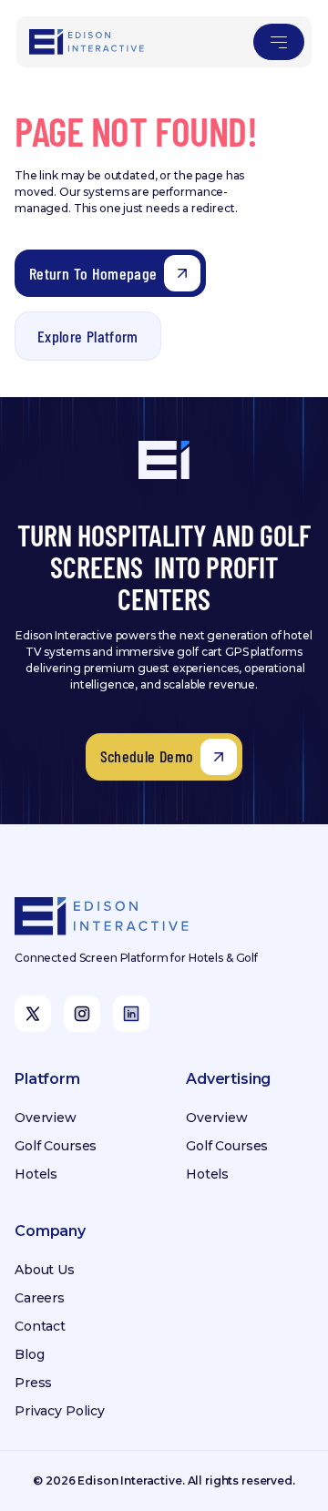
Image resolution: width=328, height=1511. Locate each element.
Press (33, 1382)
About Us (45, 1269)
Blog (29, 1354)
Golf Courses (56, 1146)
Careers (40, 1298)
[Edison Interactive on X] (33, 1013)
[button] (278, 42)
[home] (87, 42)
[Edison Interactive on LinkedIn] (131, 1013)
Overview (46, 1117)
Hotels (36, 1174)
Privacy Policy (60, 1411)
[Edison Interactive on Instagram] (82, 1013)
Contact (40, 1326)
